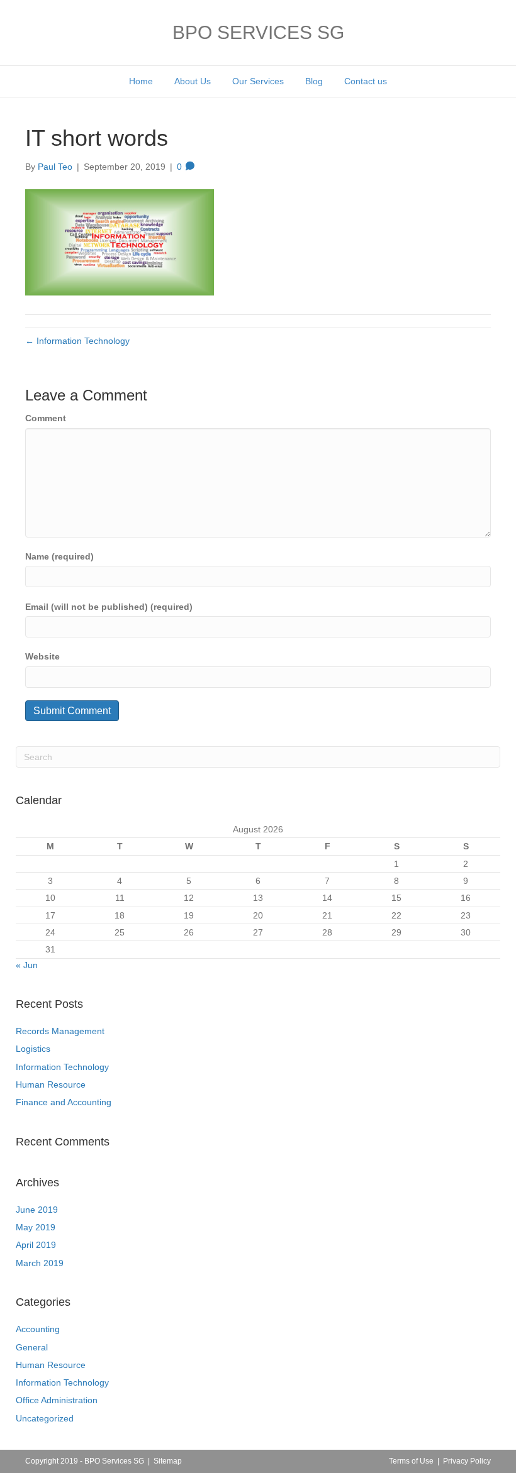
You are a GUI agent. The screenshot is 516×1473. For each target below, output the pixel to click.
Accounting (38, 1329)
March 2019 (40, 1263)
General (32, 1347)
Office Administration (57, 1400)
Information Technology (62, 1067)
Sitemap (168, 1461)
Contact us (365, 81)
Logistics (33, 1049)
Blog (314, 81)
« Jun (27, 965)
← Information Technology (77, 341)
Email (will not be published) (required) (109, 607)
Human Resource (51, 1084)
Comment (45, 418)
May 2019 (35, 1227)
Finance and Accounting (63, 1102)
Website (42, 656)
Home (141, 81)
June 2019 (37, 1210)
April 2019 (36, 1245)
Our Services (258, 81)
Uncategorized (45, 1418)
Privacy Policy (467, 1461)
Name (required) (59, 556)
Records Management (60, 1031)
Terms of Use (411, 1461)
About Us (192, 81)
